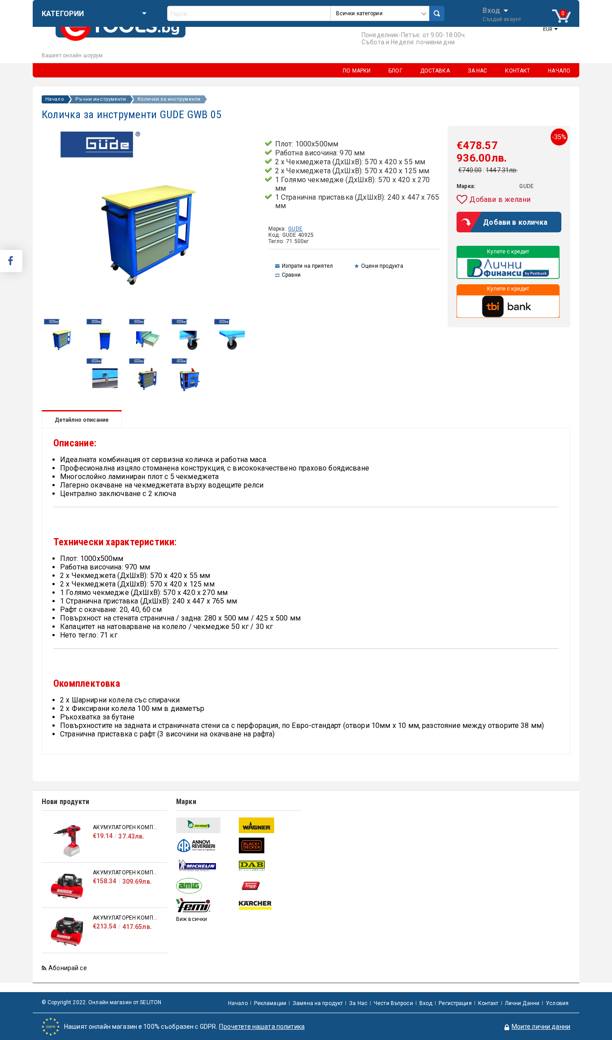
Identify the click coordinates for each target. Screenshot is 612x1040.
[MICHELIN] (206, 865)
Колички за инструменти (169, 99)
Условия (557, 1003)
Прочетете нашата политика (262, 1026)
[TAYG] (269, 886)
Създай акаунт (502, 19)
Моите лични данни (541, 1026)
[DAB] (269, 865)
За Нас (358, 1003)
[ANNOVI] (206, 845)
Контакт (488, 1003)
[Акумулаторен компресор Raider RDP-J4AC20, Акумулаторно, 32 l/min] (67, 886)
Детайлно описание (82, 420)
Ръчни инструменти (100, 99)
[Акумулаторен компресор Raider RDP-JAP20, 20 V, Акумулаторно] (67, 841)
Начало (54, 99)
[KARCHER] (269, 906)
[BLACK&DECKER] (269, 845)
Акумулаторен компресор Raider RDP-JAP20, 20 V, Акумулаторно (125, 827)
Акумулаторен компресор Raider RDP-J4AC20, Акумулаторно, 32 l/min (125, 872)
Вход (491, 9)
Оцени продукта (382, 266)
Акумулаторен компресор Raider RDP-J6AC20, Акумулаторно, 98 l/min (125, 918)
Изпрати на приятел (307, 266)
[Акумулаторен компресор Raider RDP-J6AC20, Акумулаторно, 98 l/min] (67, 931)
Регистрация (455, 1003)
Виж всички (191, 919)
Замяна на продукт (318, 1003)
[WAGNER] (269, 825)
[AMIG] (206, 886)
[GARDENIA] (206, 825)
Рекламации (270, 1003)
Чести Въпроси (393, 1003)
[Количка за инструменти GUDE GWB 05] (62, 353)
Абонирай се (67, 968)
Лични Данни (522, 1003)
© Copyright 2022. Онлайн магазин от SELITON (101, 1002)
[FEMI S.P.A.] (206, 906)
